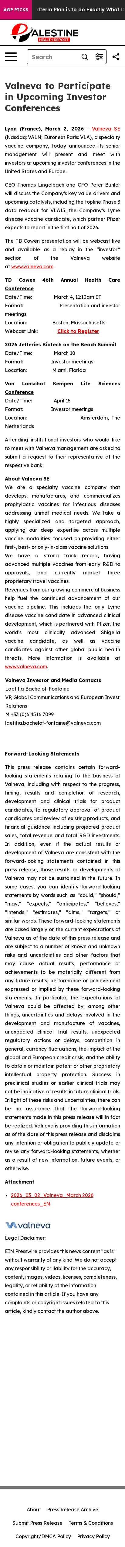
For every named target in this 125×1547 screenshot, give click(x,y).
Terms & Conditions (91, 1523)
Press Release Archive (72, 1509)
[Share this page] (116, 57)
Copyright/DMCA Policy (43, 1536)
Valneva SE (106, 129)
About (34, 1509)
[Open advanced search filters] (99, 57)
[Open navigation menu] (11, 57)
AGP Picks (16, 10)
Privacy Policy (93, 1536)
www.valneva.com (32, 266)
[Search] (84, 57)
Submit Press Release (37, 1523)
